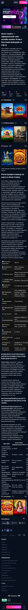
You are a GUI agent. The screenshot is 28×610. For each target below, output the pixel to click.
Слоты (3, 542)
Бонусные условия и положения (9, 563)
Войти (16, 2)
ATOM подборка (18, 94)
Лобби (4, 95)
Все (26, 99)
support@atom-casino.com (8, 586)
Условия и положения (6, 577)
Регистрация (23, 2)
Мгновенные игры (6, 552)
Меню (4, 608)
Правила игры (5, 575)
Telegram (4, 588)
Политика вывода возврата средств (9, 560)
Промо (8, 26)
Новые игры (11, 94)
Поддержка (14, 595)
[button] (21, 20)
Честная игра (4, 573)
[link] (5, 523)
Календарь (17, 26)
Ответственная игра (6, 570)
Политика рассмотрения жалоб (9, 580)
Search (24, 608)
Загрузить (9, 16)
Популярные (4, 547)
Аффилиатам (4, 590)
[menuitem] (6, 542)
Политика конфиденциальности (9, 568)
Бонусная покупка (6, 554)
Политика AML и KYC (6, 565)
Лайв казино (4, 549)
